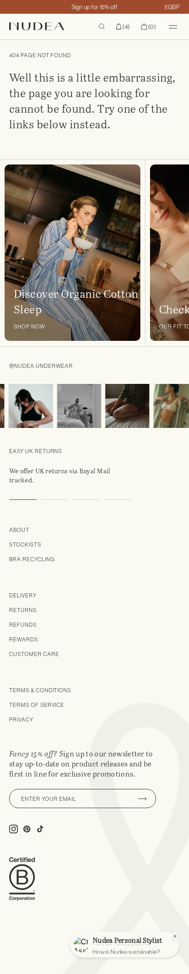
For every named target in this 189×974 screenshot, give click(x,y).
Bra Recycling (32, 559)
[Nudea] (48, 26)
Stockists (25, 544)
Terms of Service (36, 704)
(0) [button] (148, 27)
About (19, 529)
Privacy (21, 719)
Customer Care (34, 654)
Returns (23, 610)
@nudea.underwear (41, 365)
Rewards (23, 639)
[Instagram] (28, 406)
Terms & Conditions (40, 690)
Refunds (23, 624)
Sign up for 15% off (95, 7)
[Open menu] (173, 26)
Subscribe (142, 798)
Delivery (23, 595)
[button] (123, 26)
